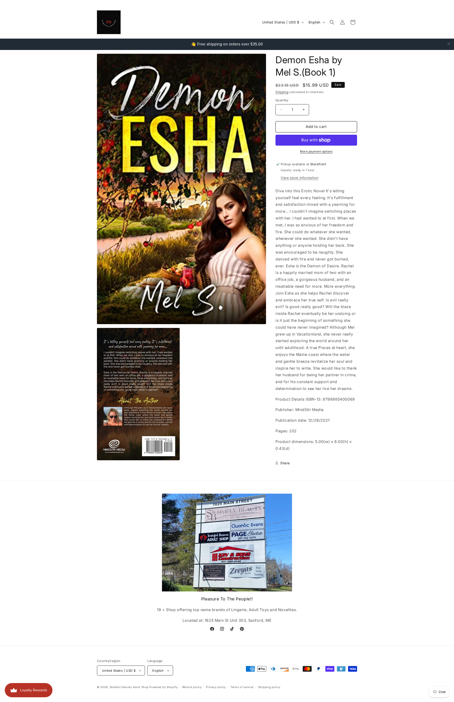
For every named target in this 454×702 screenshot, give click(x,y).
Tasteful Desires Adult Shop (129, 687)
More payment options (316, 151)
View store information (299, 178)
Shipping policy (269, 687)
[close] (449, 44)
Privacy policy (216, 687)
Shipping (281, 92)
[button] (332, 22)
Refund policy (192, 687)
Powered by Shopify (163, 687)
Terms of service (242, 687)
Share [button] (285, 463)
